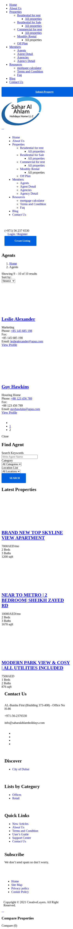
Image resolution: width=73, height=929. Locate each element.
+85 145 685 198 (21, 330)
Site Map (16, 884)
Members (15, 47)
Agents (21, 50)
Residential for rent (28, 15)
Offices (16, 794)
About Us (15, 8)
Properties (15, 11)
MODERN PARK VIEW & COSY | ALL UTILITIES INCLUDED (36, 665)
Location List (10, 467)
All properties (33, 18)
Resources (15, 64)
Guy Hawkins (15, 386)
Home (13, 4)
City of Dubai (20, 769)
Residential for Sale (29, 22)
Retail (15, 798)
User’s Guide (20, 834)
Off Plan (22, 43)
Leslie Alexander (18, 319)
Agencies (23, 57)
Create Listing (22, 240)
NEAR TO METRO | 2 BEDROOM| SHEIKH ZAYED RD (33, 600)
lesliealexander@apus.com (26, 341)
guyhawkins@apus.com (25, 409)
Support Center (21, 837)
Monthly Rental (26, 36)
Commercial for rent (29, 29)
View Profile (9, 345)
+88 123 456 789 (21, 398)
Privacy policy (20, 888)
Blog (12, 78)
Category (7, 460)
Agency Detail (26, 61)
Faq (19, 75)
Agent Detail (25, 54)
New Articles (20, 823)
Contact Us (16, 82)
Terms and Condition (30, 71)
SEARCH (15, 478)
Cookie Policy (20, 892)
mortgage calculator (29, 68)
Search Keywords (13, 453)
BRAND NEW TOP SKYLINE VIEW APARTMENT (32, 535)
